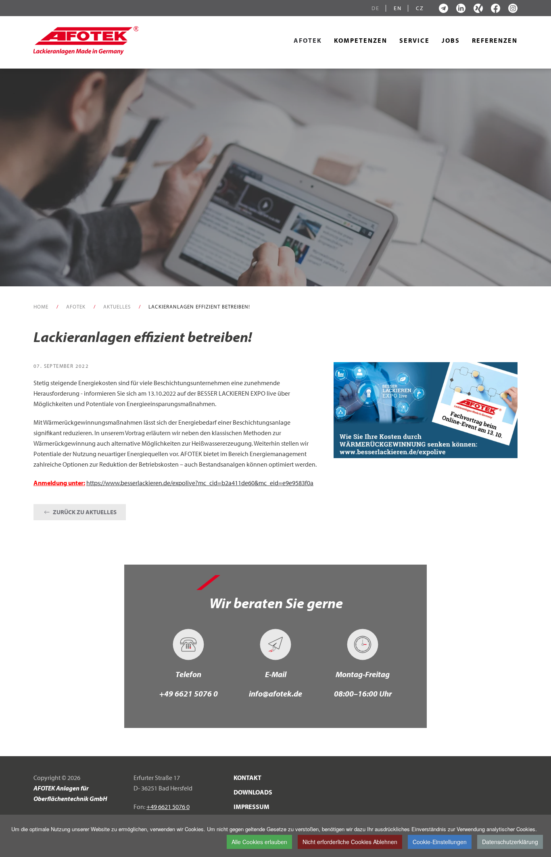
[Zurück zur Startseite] (85, 40)
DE (376, 8)
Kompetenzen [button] (360, 40)
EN (398, 8)
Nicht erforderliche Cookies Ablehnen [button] (350, 842)
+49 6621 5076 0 (188, 693)
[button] (426, 409)
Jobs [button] (451, 40)
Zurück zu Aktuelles (85, 512)
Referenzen (495, 40)
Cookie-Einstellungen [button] (440, 842)
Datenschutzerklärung (510, 842)
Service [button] (414, 40)
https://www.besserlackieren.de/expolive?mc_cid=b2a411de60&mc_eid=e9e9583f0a (199, 483)
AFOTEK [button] (308, 40)
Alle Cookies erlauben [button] (259, 842)
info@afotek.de (275, 693)
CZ (420, 8)
